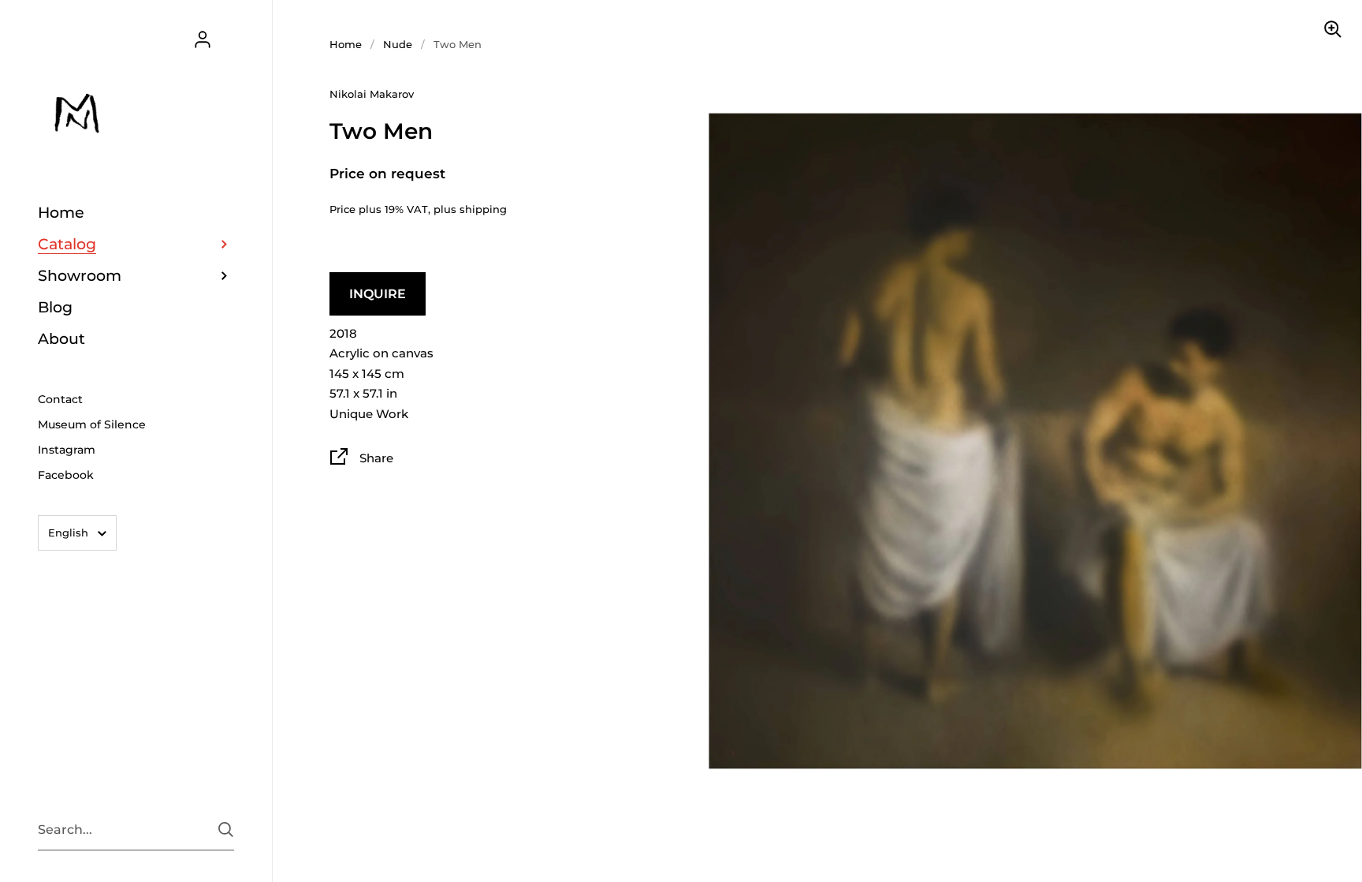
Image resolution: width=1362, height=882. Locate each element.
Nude (397, 44)
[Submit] (226, 829)
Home (345, 44)
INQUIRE (377, 293)
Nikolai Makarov (371, 94)
